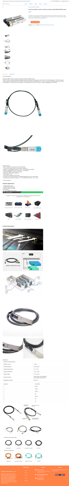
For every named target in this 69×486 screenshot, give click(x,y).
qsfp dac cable (51, 24)
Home (26, 3)
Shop (32, 7)
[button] (2, 7)
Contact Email (40, 478)
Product (31, 3)
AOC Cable (41, 24)
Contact (45, 3)
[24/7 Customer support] (35, 474)
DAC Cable (46, 24)
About (40, 3)
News (36, 3)
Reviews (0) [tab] (12, 74)
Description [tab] (5, 74)
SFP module (36, 7)
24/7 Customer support (42, 474)
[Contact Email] (35, 478)
